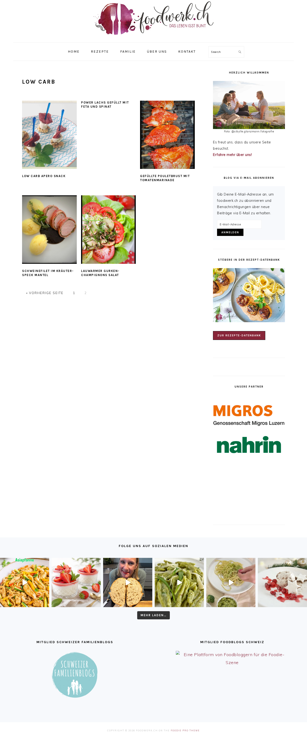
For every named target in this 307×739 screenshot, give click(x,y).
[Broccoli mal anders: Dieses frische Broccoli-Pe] (230, 582)
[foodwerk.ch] (153, 37)
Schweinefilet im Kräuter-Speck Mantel (48, 273)
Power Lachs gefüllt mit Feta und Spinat (105, 104)
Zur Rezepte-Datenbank (239, 335)
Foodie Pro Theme (185, 730)
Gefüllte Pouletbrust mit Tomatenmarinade (165, 178)
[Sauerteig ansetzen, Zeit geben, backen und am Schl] (127, 582)
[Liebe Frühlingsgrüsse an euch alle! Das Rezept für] (179, 582)
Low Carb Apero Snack (43, 176)
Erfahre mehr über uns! (232, 155)
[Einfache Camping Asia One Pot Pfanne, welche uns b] (24, 582)
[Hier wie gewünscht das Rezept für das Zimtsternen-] (282, 582)
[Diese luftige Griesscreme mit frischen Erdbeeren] (76, 582)
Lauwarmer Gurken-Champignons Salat (100, 273)
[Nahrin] (249, 444)
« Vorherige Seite (45, 293)
